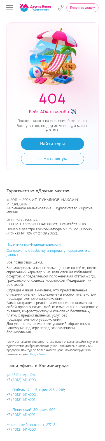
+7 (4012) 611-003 (21, 399)
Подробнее (38, 354)
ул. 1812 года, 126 (20, 375)
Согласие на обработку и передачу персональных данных (48, 252)
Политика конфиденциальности (33, 244)
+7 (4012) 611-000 (21, 380)
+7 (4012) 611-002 (21, 415)
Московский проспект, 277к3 (30, 425)
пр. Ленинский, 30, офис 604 (30, 410)
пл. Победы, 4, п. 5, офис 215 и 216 (35, 390)
